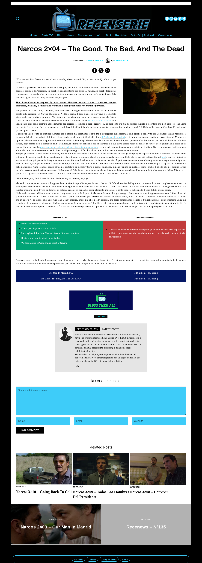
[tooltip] (167, 19)
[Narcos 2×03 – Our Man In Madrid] (56, 524)
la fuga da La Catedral (99, 120)
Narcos (89, 60)
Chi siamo (78, 559)
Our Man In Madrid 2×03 (61, 273)
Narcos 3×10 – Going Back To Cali (44, 492)
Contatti (92, 559)
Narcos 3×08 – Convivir (149, 492)
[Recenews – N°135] (146, 524)
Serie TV (99, 60)
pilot (164, 157)
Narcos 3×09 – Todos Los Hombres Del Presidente (101, 494)
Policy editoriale (109, 559)
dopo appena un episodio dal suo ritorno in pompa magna (69, 147)
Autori (125, 559)
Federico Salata (121, 60)
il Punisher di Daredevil (113, 137)
